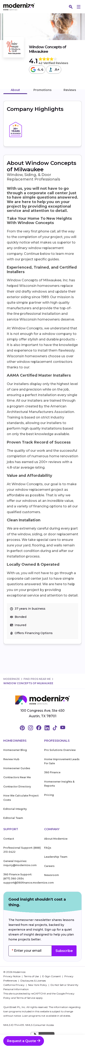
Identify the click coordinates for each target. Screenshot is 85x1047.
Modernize (11, 678)
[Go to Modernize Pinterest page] (22, 728)
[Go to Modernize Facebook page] (38, 728)
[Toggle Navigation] (79, 7)
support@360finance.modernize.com (28, 882)
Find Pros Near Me (37, 678)
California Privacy (14, 984)
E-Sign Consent (51, 976)
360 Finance (52, 772)
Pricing (49, 794)
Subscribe (64, 951)
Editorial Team (13, 817)
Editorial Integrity (15, 808)
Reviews (70, 90)
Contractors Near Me (17, 777)
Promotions (42, 90)
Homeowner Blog (15, 750)
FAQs (47, 847)
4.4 (40, 69)
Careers (49, 866)
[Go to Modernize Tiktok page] (55, 728)
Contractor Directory (17, 786)
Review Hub (11, 759)
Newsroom (51, 875)
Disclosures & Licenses (33, 980)
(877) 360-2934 (13, 878)
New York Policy (38, 984)
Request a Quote (22, 1041)
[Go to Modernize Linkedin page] (47, 728)
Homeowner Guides (16, 768)
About (15, 90)
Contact (8, 838)
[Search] (71, 7)
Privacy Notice (12, 976)
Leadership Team (55, 856)
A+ (57, 69)
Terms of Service (25, 997)
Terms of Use (31, 976)
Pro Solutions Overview (60, 750)
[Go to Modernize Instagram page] (30, 728)
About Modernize (55, 838)
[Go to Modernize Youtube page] (62, 728)
